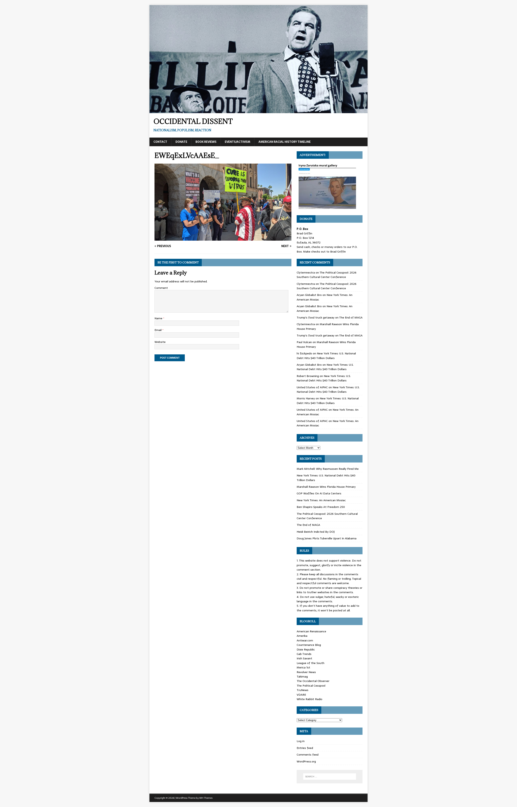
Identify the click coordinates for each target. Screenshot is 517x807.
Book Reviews (205, 142)
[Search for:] (329, 776)
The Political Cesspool (311, 685)
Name (158, 318)
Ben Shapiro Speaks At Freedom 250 (321, 507)
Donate (181, 142)
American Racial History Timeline (284, 142)
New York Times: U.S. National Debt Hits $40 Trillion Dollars (326, 355)
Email (158, 330)
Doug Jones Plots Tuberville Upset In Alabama (326, 538)
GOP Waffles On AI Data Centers (319, 493)
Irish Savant (304, 658)
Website (160, 342)
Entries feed (305, 748)
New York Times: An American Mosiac (321, 500)
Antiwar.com (305, 640)
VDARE (301, 694)
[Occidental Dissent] (258, 111)
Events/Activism (237, 142)
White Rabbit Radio (309, 699)
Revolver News (306, 672)
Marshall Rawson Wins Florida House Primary (326, 486)
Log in (301, 741)
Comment (161, 288)
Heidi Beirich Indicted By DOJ (316, 531)
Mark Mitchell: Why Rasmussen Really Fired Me (328, 469)
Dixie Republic (306, 649)
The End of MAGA (351, 317)
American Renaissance (311, 631)
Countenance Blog (309, 645)
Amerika (302, 636)
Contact (160, 142)
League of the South (310, 663)
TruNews (302, 690)
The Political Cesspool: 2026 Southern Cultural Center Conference (326, 274)
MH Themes (205, 798)
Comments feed (307, 754)
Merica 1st (303, 667)
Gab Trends (304, 654)
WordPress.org (306, 761)
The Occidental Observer (313, 681)
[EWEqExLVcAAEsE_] (222, 238)
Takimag (302, 676)
